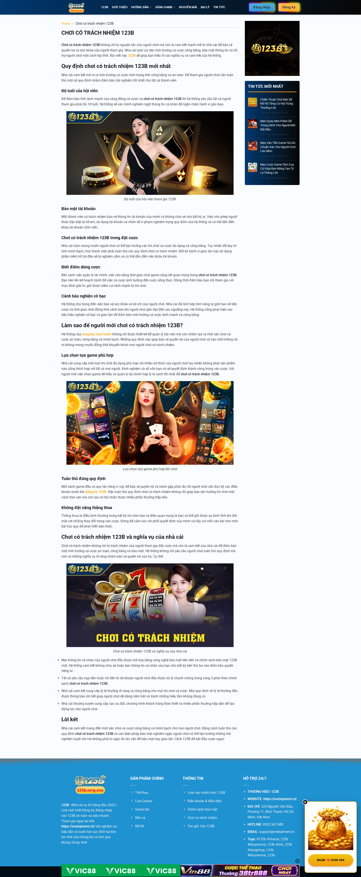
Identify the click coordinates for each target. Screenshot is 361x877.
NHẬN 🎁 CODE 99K (330, 860)
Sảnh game (164, 7)
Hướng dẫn (140, 7)
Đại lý (205, 7)
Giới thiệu (119, 7)
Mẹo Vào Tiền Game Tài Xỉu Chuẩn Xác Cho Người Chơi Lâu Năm (277, 147)
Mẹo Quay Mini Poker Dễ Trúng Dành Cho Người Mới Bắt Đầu (277, 125)
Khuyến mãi (188, 7)
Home (65, 24)
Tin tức (219, 7)
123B (104, 7)
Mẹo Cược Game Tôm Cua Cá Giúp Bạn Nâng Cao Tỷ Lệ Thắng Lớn (277, 168)
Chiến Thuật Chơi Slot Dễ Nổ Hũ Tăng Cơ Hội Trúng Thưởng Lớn (276, 103)
